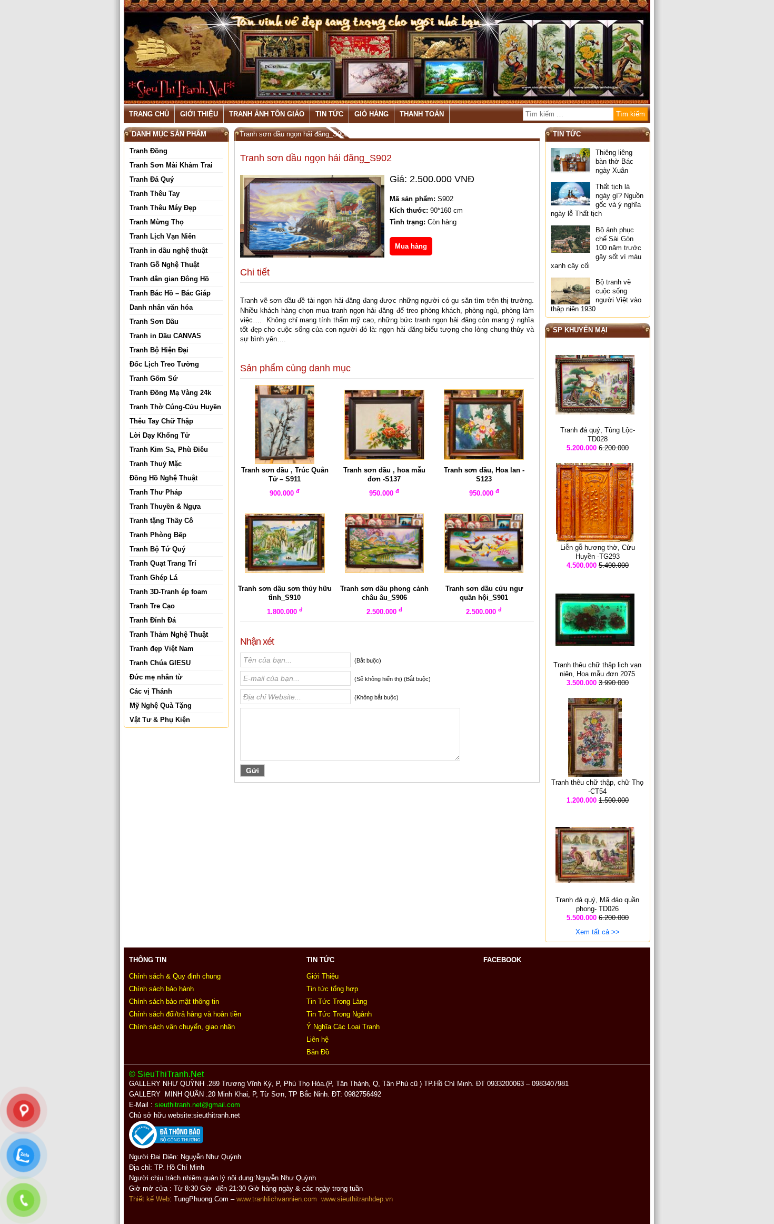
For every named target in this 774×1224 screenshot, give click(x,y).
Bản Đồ (317, 1052)
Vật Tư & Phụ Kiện (160, 720)
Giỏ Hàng (371, 114)
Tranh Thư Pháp (156, 492)
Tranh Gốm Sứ (153, 378)
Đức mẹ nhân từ (156, 677)
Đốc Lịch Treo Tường (164, 364)
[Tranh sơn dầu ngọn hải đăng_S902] (312, 221)
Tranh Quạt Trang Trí (163, 563)
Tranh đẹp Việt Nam (162, 649)
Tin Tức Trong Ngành (339, 1014)
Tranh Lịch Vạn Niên (163, 236)
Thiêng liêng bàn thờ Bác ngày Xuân (614, 161)
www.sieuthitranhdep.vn (357, 1199)
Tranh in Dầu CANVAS (165, 336)
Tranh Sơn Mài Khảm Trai (171, 165)
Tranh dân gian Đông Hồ (169, 279)
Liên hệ (317, 1039)
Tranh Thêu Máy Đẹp (163, 208)
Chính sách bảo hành (161, 989)
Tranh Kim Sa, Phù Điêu (169, 449)
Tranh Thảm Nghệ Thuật (169, 634)
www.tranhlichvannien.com (276, 1199)
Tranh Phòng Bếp (158, 535)
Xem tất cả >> (597, 932)
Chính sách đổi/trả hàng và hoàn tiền (185, 1014)
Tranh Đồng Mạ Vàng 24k (170, 393)
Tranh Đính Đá (153, 620)
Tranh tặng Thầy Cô (161, 521)
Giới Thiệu (199, 114)
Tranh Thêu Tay (155, 194)
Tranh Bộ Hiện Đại (159, 350)
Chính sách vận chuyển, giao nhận (182, 1027)
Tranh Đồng (148, 151)
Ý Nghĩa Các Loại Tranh (343, 1027)
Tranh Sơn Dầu (154, 321)
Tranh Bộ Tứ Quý (157, 549)
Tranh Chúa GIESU (160, 663)
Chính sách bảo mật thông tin (174, 1001)
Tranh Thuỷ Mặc (156, 464)
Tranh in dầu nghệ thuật (168, 250)
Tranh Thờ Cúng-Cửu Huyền (175, 407)
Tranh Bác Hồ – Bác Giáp (170, 293)
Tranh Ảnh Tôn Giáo (266, 114)
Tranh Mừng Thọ (157, 222)
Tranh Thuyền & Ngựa (165, 506)
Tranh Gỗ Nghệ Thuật (164, 265)
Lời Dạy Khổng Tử (160, 435)
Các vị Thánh (151, 691)
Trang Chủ (149, 114)
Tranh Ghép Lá (153, 577)
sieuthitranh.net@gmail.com (199, 1105)
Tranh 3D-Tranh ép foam (168, 592)
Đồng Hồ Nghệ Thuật (163, 478)
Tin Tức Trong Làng (336, 1001)
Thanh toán (422, 114)
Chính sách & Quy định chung (175, 976)
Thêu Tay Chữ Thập (161, 421)
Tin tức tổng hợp (332, 989)
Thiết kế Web (149, 1199)
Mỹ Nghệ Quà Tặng (161, 705)
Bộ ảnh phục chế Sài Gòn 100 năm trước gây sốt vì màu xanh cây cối (596, 248)
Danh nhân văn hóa (161, 307)
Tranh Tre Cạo (152, 606)
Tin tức (329, 114)
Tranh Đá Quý (152, 179)
